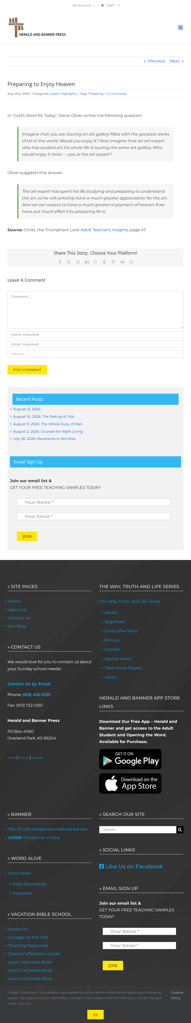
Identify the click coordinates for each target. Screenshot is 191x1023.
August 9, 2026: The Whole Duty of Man (47, 424)
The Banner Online (34, 837)
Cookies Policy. (177, 995)
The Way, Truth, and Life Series (130, 601)
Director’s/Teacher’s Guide (34, 953)
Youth (110, 677)
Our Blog (17, 626)
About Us (17, 609)
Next (175, 61)
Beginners (114, 621)
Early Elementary (30, 884)
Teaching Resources (28, 945)
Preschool (22, 893)
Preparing (96, 93)
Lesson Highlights (63, 93)
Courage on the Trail (28, 937)
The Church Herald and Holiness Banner (48, 829)
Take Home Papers (123, 668)
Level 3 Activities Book (30, 978)
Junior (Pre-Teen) (121, 631)
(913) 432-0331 (36, 694)
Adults (110, 612)
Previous (156, 61)
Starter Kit (18, 929)
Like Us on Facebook (133, 866)
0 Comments (117, 93)
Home (14, 601)
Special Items (117, 658)
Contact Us (19, 618)
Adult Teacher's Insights (104, 230)
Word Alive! (19, 873)
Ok (95, 1014)
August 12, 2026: (27, 409)
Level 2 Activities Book (30, 970)
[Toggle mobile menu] (181, 27)
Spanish (112, 649)
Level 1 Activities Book (30, 962)
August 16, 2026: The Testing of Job (43, 416)
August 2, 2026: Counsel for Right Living (48, 431)
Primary (112, 640)
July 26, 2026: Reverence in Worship (44, 438)
